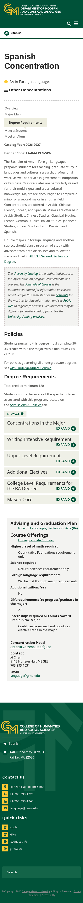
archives (26, 317)
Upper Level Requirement (38, 457)
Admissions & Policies (26, 405)
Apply (14, 827)
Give (13, 834)
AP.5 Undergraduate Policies (30, 368)
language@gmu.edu (25, 675)
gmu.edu (16, 848)
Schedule (62, 295)
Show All (13, 414)
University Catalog (26, 273)
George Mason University (36, 891)
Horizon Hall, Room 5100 (27, 787)
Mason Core (38, 499)
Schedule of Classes (38, 284)
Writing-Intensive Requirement (39, 441)
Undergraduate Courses (36, 540)
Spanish (15, 33)
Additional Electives (38, 472)
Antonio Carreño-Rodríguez (30, 647)
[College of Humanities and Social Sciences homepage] (34, 725)
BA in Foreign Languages (30, 81)
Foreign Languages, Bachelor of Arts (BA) (48, 528)
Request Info (18, 841)
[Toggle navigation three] (76, 23)
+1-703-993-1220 (22, 794)
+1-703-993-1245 (22, 801)
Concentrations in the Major (38, 425)
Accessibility (48, 895)
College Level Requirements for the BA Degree (40, 486)
